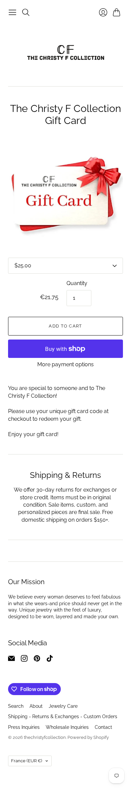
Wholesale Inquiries (67, 727)
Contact (103, 727)
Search (16, 706)
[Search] (25, 12)
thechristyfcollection (45, 737)
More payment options (65, 364)
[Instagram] (24, 660)
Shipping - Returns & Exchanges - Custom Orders (62, 716)
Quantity (77, 283)
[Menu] (12, 12)
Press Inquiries (24, 727)
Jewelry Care (63, 706)
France (26, 760)
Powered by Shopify (88, 737)
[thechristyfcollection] (66, 52)
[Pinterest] (37, 660)
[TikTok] (49, 660)
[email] (11, 660)
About (36, 706)
